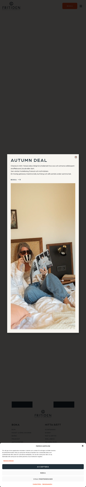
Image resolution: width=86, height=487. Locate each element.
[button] (83, 446)
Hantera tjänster (8, 460)
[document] (43, 243)
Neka (43, 473)
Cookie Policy (37, 484)
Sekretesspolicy (47, 484)
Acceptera (43, 467)
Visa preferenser (43, 479)
